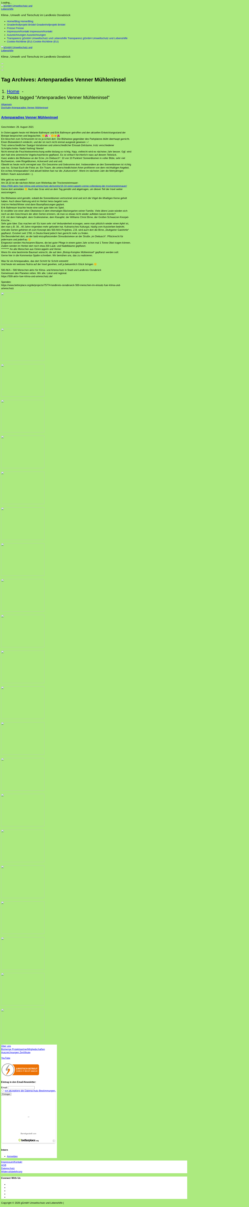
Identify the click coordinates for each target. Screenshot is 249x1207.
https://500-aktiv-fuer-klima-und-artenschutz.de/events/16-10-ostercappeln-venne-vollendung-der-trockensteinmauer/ (64, 186)
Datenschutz (8, 1168)
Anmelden (12, 1156)
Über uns (6, 1046)
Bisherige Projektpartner (14, 1049)
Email (4, 1087)
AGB (3, 1165)
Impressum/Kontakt (11, 1162)
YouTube (5, 1058)
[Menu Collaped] (2, 63)
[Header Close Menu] (2, 66)
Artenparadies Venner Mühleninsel (29, 107)
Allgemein (6, 104)
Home (13, 91)
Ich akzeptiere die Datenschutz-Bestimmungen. (30, 1090)
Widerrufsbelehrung (11, 1171)
